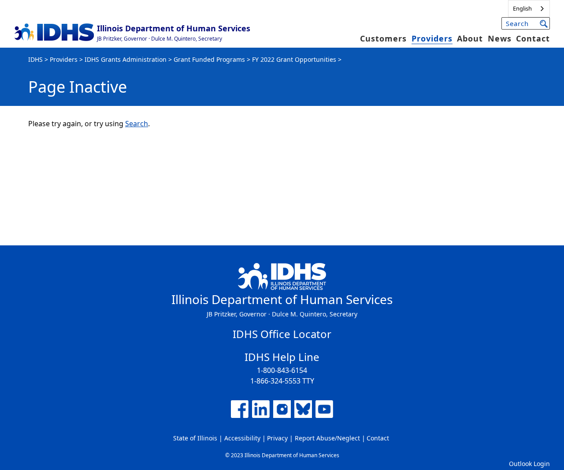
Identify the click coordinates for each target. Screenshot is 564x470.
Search (136, 123)
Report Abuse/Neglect (327, 438)
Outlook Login (529, 463)
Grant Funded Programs (209, 59)
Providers (432, 38)
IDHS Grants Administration (126, 59)
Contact (533, 38)
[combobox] (529, 8)
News (500, 38)
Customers (383, 38)
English (522, 8)
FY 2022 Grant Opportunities (294, 59)
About (470, 38)
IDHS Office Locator (282, 334)
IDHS (35, 59)
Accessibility (242, 438)
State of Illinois (195, 438)
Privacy (277, 438)
